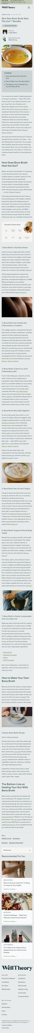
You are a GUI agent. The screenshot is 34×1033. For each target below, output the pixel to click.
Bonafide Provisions (10, 655)
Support (4, 1004)
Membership (6, 989)
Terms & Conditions (7, 1025)
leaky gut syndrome (21, 109)
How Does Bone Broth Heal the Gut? (16, 77)
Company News (23, 996)
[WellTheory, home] (8, 7)
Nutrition (5, 843)
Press (3, 1011)
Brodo (5, 657)
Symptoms (16, 838)
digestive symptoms (8, 423)
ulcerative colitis (17, 189)
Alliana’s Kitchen (12, 737)
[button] (29, 7)
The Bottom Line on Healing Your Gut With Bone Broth (17, 85)
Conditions (5, 982)
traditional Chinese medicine (18, 514)
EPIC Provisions (8, 660)
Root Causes (22, 986)
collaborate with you (8, 825)
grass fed (17, 752)
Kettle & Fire (7, 652)
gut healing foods (15, 394)
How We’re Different (8, 978)
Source (25, 130)
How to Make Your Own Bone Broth (17, 81)
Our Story (5, 986)
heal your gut (18, 348)
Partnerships (6, 1007)
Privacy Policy (5, 1027)
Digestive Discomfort (16, 843)
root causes (17, 819)
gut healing (13, 537)
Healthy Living (6, 838)
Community (22, 993)
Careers (4, 1014)
